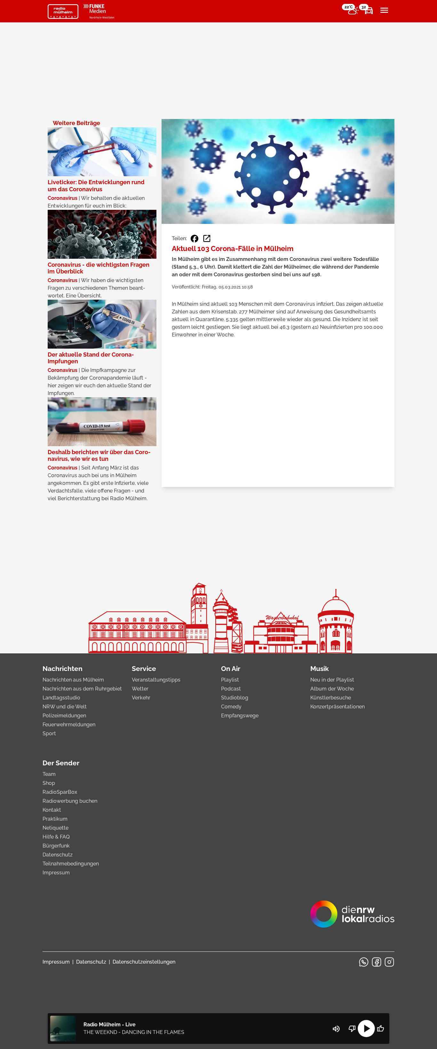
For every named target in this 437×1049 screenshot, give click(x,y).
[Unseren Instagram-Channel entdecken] (389, 962)
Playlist (230, 680)
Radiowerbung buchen (70, 801)
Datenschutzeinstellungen (144, 962)
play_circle (366, 1028)
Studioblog (234, 698)
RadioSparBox (60, 792)
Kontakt (52, 810)
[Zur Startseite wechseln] (63, 11)
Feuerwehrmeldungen (69, 725)
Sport (49, 733)
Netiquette (55, 828)
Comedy (231, 707)
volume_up (336, 1028)
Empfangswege (239, 716)
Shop (49, 783)
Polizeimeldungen (64, 716)
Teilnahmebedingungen (71, 864)
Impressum (56, 873)
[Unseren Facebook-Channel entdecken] (376, 962)
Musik (319, 669)
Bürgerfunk (56, 846)
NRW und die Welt (65, 707)
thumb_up (380, 1028)
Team (49, 774)
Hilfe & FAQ (56, 837)
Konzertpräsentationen (337, 707)
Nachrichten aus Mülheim (73, 680)
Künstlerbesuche (330, 698)
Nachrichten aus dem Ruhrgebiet (82, 689)
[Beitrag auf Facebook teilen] (194, 238)
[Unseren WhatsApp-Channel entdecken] (364, 962)
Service (144, 669)
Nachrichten (63, 669)
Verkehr (141, 698)
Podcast (231, 689)
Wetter (140, 689)
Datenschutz (58, 855)
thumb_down (352, 1028)
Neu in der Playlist (332, 680)
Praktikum (55, 819)
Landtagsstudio (61, 698)
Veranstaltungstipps (156, 680)
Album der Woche (332, 689)
